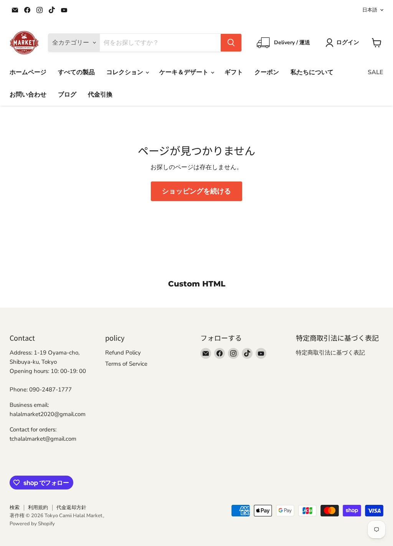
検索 (15, 507)
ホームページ (28, 72)
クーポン (266, 72)
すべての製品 (76, 72)
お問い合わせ (28, 94)
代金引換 (100, 94)
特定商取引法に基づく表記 (330, 352)
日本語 (369, 10)
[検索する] (231, 43)
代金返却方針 (71, 507)
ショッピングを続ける (196, 191)
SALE (375, 72)
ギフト (234, 72)
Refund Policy (123, 352)
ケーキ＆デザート (184, 72)
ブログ (67, 94)
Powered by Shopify (32, 523)
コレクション (125, 72)
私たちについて (312, 72)
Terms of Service (126, 364)
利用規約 (38, 507)
